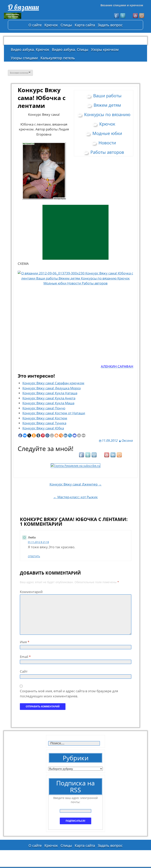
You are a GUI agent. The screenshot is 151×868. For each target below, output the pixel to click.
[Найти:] (74, 743)
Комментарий (31, 591)
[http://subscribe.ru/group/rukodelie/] (75, 465)
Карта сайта (85, 25)
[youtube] (136, 16)
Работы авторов (107, 152)
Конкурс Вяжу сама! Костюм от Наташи (53, 413)
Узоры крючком (105, 49)
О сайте (35, 25)
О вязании (23, 7)
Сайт (24, 671)
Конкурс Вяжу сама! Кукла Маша (48, 403)
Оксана (127, 440)
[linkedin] (113, 455)
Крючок (51, 25)
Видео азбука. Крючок (30, 49)
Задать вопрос (110, 25)
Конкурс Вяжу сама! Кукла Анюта (48, 398)
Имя (24, 642)
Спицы (66, 25)
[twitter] (123, 16)
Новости (107, 143)
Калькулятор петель (58, 58)
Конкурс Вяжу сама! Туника (44, 423)
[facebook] (117, 16)
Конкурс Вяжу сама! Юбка (43, 428)
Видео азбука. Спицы (70, 49)
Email (25, 656)
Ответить (34, 556)
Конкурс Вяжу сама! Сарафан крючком (53, 383)
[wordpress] (94, 455)
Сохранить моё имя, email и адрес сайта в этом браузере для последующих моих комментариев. (69, 693)
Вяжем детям (107, 105)
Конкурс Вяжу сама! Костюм (44, 418)
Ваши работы (107, 95)
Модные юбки (107, 133)
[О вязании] (33, 16)
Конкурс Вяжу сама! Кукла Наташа (49, 393)
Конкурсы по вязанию (107, 114)
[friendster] (142, 16)
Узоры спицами (24, 58)
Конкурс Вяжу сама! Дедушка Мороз (51, 388)
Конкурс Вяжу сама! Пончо (43, 408)
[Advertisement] (75, 232)
